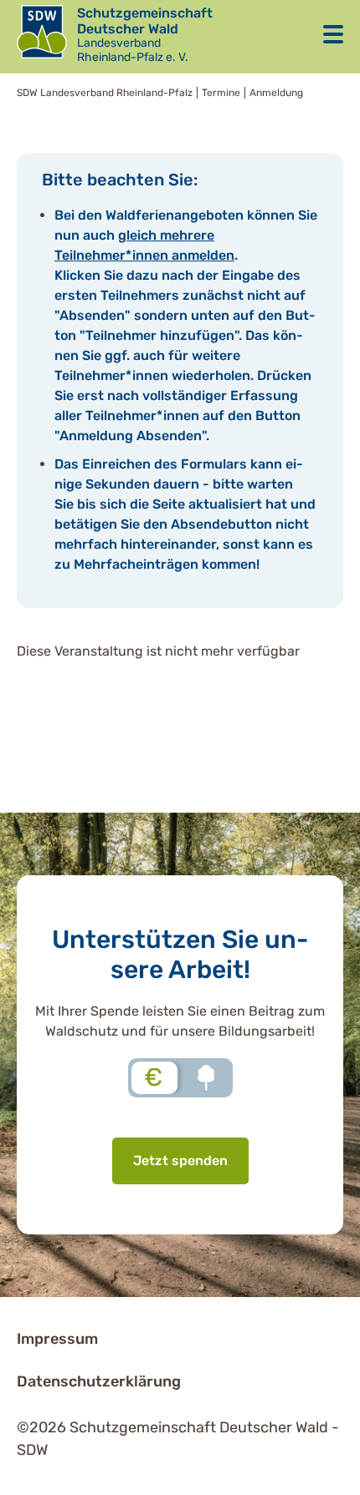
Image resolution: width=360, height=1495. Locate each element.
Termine (221, 93)
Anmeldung (276, 93)
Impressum (57, 1339)
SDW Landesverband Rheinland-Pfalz (105, 93)
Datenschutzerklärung (99, 1381)
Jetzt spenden (180, 1160)
